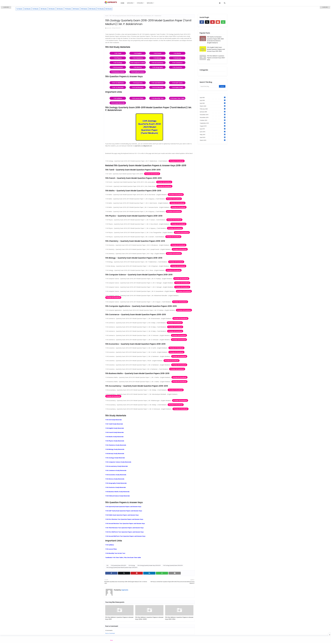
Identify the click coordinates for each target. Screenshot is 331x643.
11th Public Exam (177, 87)
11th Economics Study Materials (115, 474)
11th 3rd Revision (157, 87)
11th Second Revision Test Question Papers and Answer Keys (125, 523)
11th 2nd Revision (137, 87)
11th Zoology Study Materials (115, 458)
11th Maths (177, 53)
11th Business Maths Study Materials (117, 491)
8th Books (76, 9)
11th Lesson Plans (137, 98)
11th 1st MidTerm (118, 83)
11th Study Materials (118, 103)
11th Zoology (117, 62)
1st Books (19, 9)
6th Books (60, 9)
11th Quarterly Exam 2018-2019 (118, 565)
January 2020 (212, 112)
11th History (137, 67)
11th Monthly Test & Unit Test (115, 553)
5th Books (52, 9)
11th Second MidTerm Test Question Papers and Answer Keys (125, 536)
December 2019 (212, 114)
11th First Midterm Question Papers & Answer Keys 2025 (119, 618)
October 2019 (212, 120)
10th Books (92, 9)
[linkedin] (149, 573)
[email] (175, 573)
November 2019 (212, 117)
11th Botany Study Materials (114, 453)
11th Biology (157, 58)
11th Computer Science (137, 62)
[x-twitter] (124, 573)
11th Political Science (137, 72)
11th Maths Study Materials (114, 436)
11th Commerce (177, 62)
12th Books (108, 9)
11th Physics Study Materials (114, 441)
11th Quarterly (137, 83)
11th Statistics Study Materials (115, 487)
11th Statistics (177, 67)
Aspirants (108, 28)
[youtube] (218, 22)
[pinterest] (137, 573)
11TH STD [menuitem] (140, 3)
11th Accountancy (157, 62)
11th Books (100, 9)
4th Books (44, 9)
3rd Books (35, 9)
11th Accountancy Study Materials (116, 466)
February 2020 (212, 109)
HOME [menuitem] (122, 3)
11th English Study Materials (114, 428)
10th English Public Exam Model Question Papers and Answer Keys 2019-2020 (216, 49)
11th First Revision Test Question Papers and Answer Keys (124, 519)
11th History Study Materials (114, 479)
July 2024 (212, 100)
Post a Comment (110, 633)
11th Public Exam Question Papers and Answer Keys (122, 515)
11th (110, 15)
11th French (157, 53)
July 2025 (212, 97)
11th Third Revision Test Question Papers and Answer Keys (124, 528)
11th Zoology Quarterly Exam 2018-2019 (173, 565)
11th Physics (118, 58)
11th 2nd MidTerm (157, 83)
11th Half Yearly (177, 83)
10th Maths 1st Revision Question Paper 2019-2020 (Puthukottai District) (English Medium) (215, 40)
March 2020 (212, 106)
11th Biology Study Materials (114, 449)
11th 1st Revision (117, 87)
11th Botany (177, 58)
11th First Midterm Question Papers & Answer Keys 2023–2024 (179, 618)
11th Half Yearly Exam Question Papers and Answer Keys (123, 511)
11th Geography (157, 67)
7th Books (68, 9)
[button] (6, 7)
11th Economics (118, 67)
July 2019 (212, 129)
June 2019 (212, 131)
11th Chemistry (138, 58)
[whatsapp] (162, 573)
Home (106, 15)
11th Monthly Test (157, 98)
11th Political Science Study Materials (117, 496)
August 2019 (212, 126)
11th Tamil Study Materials (114, 424)
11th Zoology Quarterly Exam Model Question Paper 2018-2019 (121, 567)
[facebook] (111, 573)
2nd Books (27, 9)
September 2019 (212, 123)
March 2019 (212, 140)
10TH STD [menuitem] (150, 3)
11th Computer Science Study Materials (118, 462)
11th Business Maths (117, 72)
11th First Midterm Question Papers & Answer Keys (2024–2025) (149, 618)
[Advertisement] (6, 34)
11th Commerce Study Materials (115, 470)
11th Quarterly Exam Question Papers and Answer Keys (123, 506)
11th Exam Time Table (177, 98)
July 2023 (212, 103)
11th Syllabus (117, 98)
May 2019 (212, 134)
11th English (138, 53)
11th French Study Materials (114, 432)
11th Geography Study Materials (116, 483)
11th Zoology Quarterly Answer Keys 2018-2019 (149, 565)
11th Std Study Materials (113, 419)
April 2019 (212, 137)
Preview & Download (176, 161)
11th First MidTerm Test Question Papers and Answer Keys (124, 532)
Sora (111, 640)
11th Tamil (117, 53)
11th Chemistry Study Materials (115, 445)
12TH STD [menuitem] (130, 3)
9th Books (84, 9)
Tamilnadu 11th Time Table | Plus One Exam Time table (123, 557)
